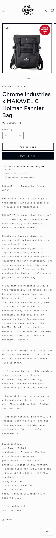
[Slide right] (35, 78)
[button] (3, 10)
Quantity (7, 129)
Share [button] (9, 519)
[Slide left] (21, 78)
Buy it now (28, 155)
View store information (20, 177)
